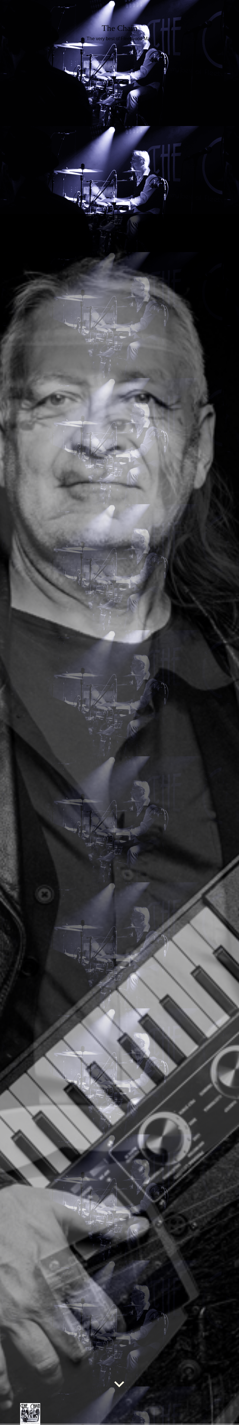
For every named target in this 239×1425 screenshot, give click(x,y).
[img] (119, 712)
